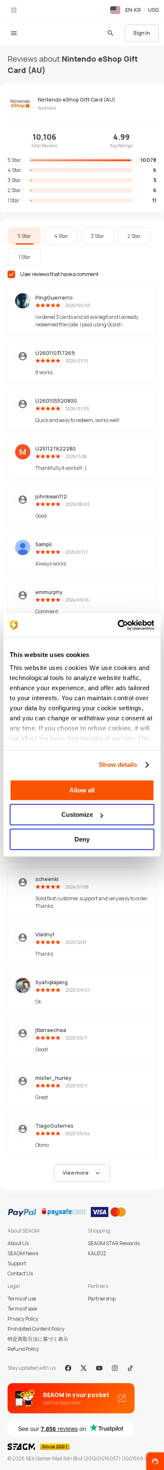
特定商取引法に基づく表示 (38, 1338)
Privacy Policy (23, 1318)
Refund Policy (23, 1349)
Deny (82, 839)
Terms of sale (22, 1308)
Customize (77, 814)
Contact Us (20, 1273)
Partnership (102, 1298)
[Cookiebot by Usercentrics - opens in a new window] (118, 625)
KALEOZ (97, 1253)
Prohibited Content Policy (36, 1328)
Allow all (82, 790)
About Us (18, 1243)
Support (17, 1263)
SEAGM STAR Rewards (114, 1243)
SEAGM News (23, 1253)
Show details (118, 764)
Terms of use (22, 1298)
